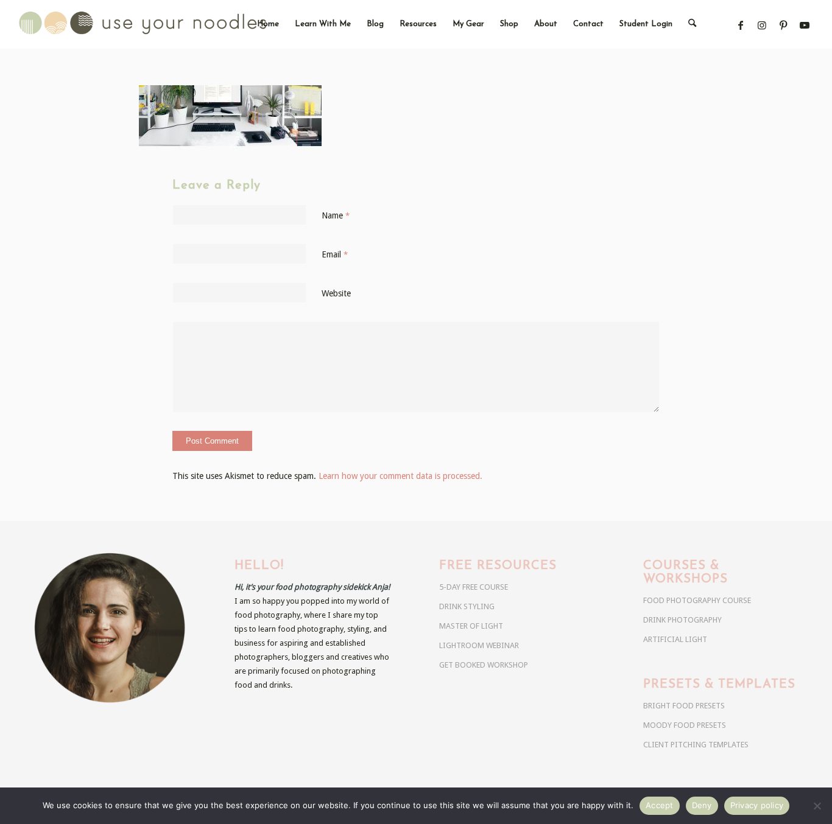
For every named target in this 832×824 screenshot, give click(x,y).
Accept (660, 805)
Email (335, 254)
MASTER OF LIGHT (471, 625)
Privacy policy (757, 805)
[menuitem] (268, 24)
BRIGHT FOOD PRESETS (684, 705)
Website (336, 293)
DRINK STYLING (467, 606)
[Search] (692, 24)
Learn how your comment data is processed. (400, 476)
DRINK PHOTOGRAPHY (682, 619)
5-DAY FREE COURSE (473, 587)
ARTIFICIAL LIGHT (675, 639)
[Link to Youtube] (805, 25)
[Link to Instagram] (762, 25)
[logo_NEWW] (164, 24)
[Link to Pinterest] (783, 25)
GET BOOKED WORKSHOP (483, 664)
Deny (702, 805)
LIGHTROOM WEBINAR (479, 645)
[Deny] (817, 806)
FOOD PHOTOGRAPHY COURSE (697, 600)
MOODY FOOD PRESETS (684, 725)
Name (336, 215)
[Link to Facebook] (741, 25)
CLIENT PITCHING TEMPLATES (696, 744)
